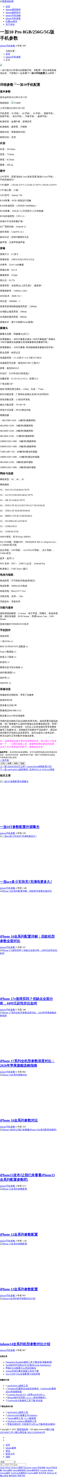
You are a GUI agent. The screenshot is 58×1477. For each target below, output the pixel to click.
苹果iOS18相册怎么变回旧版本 (21, 1368)
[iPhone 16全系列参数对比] (13, 1075)
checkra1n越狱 (17, 1468)
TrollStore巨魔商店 (19, 1473)
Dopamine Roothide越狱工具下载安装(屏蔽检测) (29, 1362)
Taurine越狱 (5, 1473)
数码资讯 (13, 1476)
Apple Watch (5, 1468)
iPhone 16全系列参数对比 (19, 1120)
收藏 (9, 763)
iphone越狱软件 (13, 12)
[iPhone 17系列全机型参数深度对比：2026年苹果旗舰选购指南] (29, 1015)
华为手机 (42, 1473)
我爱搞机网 (22, 1429)
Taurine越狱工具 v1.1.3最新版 (21, 1418)
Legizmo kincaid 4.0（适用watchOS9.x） (26, 1394)
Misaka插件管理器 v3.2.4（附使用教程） (27, 1397)
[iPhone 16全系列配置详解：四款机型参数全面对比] (26, 891)
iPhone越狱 (7, 1470)
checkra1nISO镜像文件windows (22, 1415)
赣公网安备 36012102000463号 (30, 1432)
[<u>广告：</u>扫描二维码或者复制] (1, 65)
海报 (16, 763)
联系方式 (10, 1454)
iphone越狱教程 (13, 9)
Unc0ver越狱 (32, 1473)
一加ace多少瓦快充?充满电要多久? (26, 881)
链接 (22, 763)
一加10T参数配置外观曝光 (19, 827)
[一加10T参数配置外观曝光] (14, 781)
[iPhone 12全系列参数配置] (13, 1189)
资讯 (8, 1451)
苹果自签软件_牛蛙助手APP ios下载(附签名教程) (31, 1424)
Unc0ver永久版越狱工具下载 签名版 (25, 1400)
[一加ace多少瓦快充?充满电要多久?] (18, 836)
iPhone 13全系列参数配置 (19, 1289)
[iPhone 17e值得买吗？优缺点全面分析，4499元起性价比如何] (29, 953)
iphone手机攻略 (13, 15)
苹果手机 (21, 1476)
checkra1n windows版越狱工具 (21, 1421)
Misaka (50, 1470)
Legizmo (43, 1470)
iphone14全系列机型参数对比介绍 (25, 1344)
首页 (8, 6)
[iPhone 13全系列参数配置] (13, 1244)
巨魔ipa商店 (11, 21)
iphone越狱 (11, 1448)
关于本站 (10, 24)
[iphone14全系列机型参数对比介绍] (17, 1298)
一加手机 (4, 760)
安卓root (50, 1473)
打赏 (3, 763)
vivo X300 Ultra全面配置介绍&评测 (23, 1374)
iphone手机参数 (13, 18)
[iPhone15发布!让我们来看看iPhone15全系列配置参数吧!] (28, 1129)
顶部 (8, 1457)
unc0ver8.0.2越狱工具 (17, 1385)
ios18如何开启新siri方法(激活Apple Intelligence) (28, 1365)
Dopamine (27, 1468)
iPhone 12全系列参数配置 (19, 1234)
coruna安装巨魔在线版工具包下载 (22, 1371)
